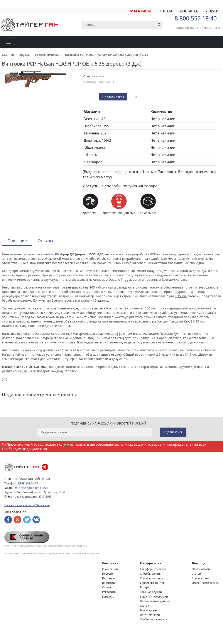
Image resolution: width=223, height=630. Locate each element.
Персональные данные (155, 601)
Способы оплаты (150, 574)
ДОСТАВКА (189, 11)
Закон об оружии (151, 592)
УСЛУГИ (212, 11)
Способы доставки (152, 578)
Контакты (108, 596)
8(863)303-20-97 (27, 483)
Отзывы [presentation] (45, 240)
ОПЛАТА (165, 11)
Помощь (199, 563)
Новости (107, 574)
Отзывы (107, 587)
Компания (110, 563)
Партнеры (108, 578)
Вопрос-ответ (148, 610)
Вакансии (108, 583)
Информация (150, 563)
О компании (110, 569)
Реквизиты (109, 592)
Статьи (144, 606)
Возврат (145, 587)
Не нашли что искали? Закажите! (27, 505)
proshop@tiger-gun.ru (34, 488)
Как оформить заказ (153, 569)
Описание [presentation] (17, 240)
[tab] (17, 241)
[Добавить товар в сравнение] (135, 96)
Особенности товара (153, 619)
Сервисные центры (152, 583)
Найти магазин (150, 615)
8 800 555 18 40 (196, 18)
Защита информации (154, 596)
